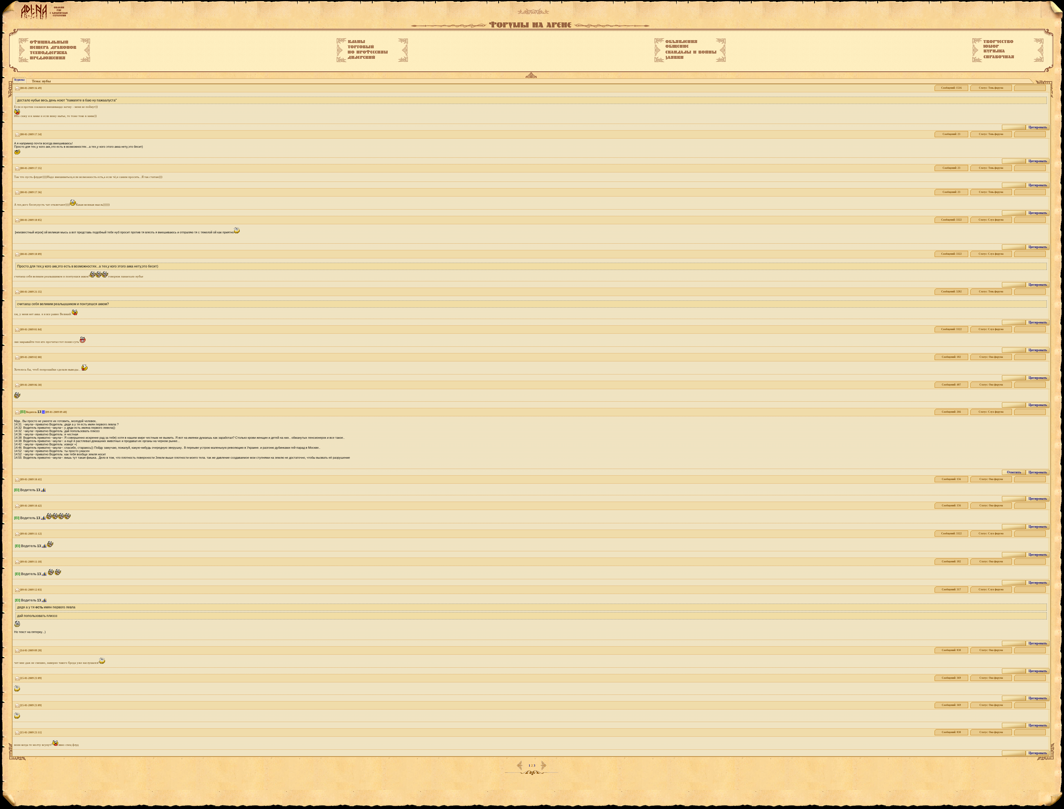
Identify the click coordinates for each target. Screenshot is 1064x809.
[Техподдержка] (48, 53)
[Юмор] (991, 46)
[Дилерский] (361, 57)
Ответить (1014, 472)
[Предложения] (47, 58)
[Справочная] (998, 57)
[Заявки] (675, 57)
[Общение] (677, 46)
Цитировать (1038, 127)
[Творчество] (998, 41)
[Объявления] (681, 41)
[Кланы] (356, 41)
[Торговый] (361, 46)
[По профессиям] (368, 51)
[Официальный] (49, 42)
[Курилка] (994, 51)
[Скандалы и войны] (691, 52)
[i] (43, 412)
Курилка (19, 79)
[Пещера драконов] (53, 47)
